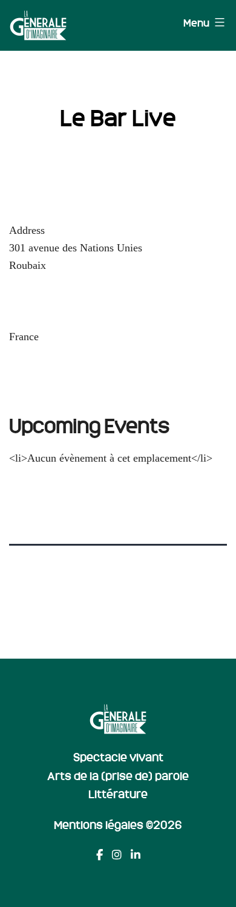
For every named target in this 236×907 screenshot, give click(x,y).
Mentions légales (98, 824)
